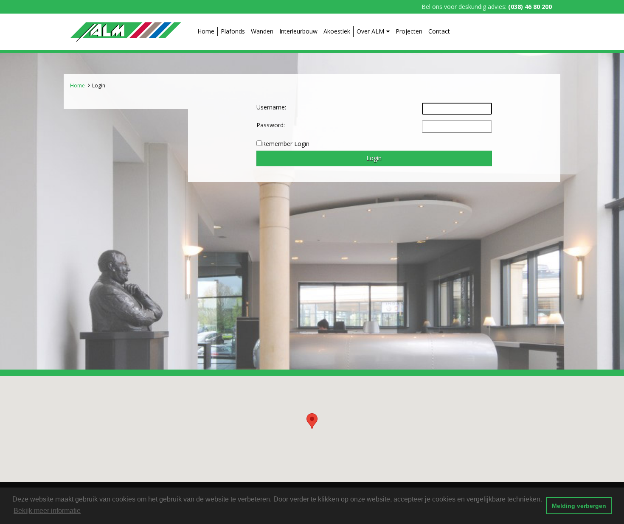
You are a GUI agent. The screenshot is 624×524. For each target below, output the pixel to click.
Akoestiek (336, 31)
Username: (271, 107)
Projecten (409, 31)
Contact (439, 31)
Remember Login (285, 144)
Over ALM (370, 31)
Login (98, 85)
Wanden (262, 31)
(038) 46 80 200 (530, 7)
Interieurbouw (298, 31)
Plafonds (233, 31)
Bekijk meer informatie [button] (47, 510)
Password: (270, 125)
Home (205, 31)
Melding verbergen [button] (579, 505)
